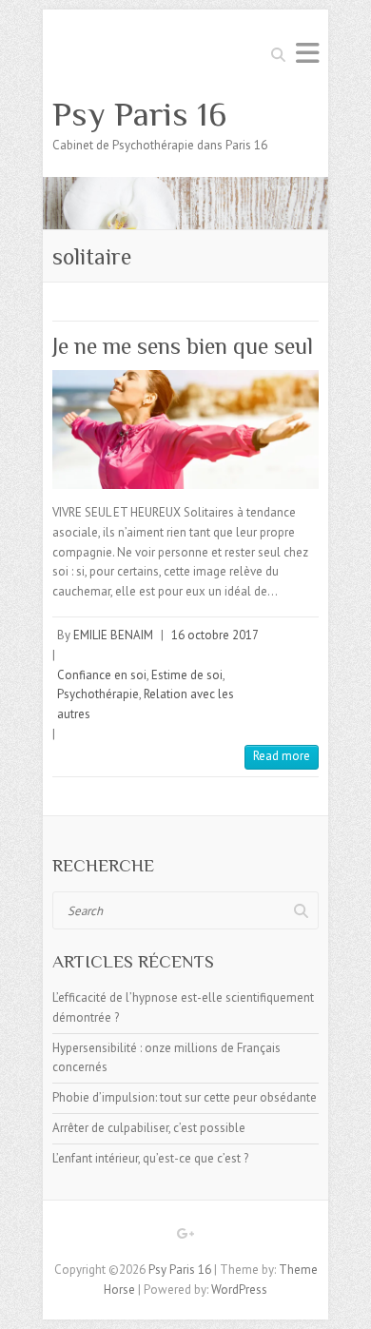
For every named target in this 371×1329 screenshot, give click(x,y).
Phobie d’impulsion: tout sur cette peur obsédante (184, 1097)
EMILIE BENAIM (113, 635)
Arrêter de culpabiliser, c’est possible (148, 1128)
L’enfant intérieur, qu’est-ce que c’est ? (150, 1158)
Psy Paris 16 (139, 114)
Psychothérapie (98, 694)
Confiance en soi (101, 675)
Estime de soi (187, 675)
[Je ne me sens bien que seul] (185, 429)
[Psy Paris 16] (185, 186)
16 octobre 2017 (215, 635)
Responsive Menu (307, 53)
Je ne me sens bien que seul (182, 346)
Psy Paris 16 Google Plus (185, 1236)
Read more (281, 756)
